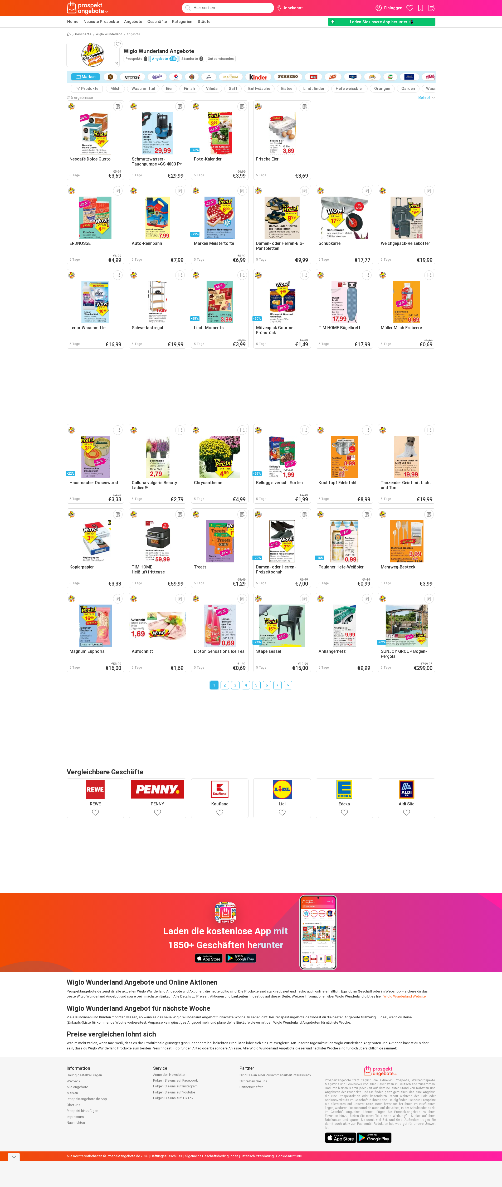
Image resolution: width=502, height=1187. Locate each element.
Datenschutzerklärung (257, 1156)
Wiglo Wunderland (109, 34)
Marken (72, 1093)
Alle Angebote (77, 1087)
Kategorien (182, 21)
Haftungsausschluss (166, 1156)
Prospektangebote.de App (87, 1099)
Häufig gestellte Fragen (84, 1075)
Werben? (73, 1081)
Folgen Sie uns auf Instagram (175, 1086)
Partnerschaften (252, 1087)
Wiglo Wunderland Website (404, 996)
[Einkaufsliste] (431, 8)
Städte (204, 21)
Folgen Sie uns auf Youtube (174, 1092)
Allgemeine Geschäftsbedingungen (211, 1156)
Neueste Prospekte (101, 21)
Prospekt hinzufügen (82, 1111)
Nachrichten (76, 1123)
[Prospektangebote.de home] (87, 7)
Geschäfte (157, 21)
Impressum (75, 1117)
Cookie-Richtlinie (289, 1156)
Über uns (73, 1105)
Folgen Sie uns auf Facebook (175, 1080)
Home (72, 21)
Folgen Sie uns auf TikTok (173, 1098)
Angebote (133, 21)
